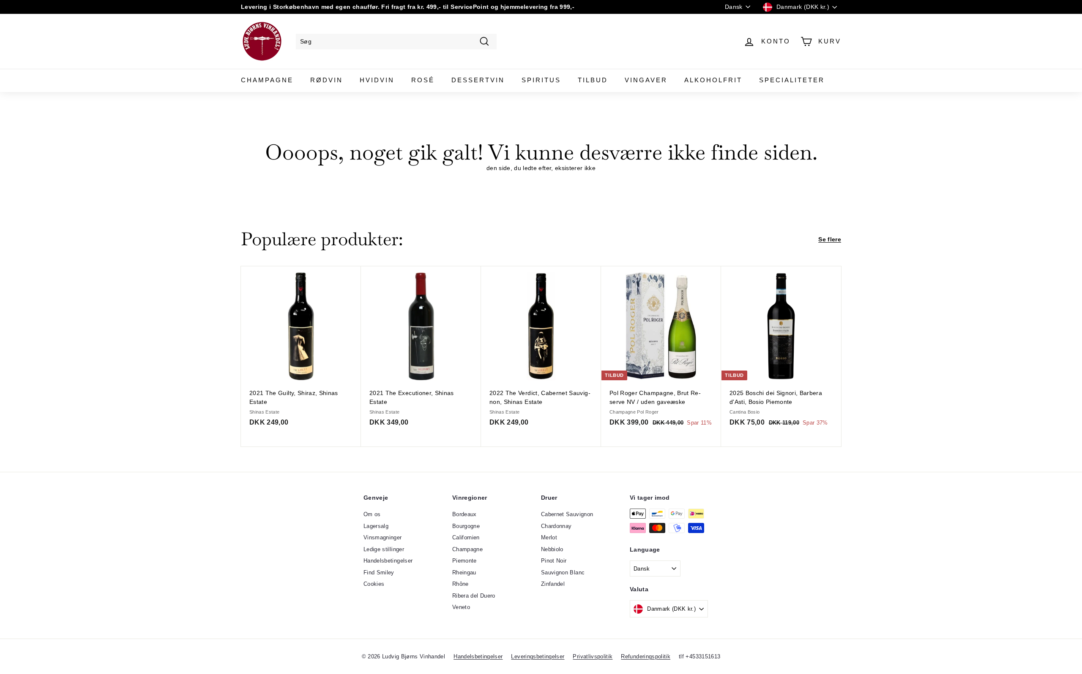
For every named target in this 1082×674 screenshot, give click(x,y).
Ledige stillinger (383, 549)
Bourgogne (466, 526)
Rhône (460, 584)
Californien (466, 537)
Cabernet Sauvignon (567, 514)
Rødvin (326, 80)
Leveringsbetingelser (537, 656)
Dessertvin (478, 80)
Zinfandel (553, 584)
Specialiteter (792, 80)
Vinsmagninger (382, 537)
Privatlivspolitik (592, 656)
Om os (372, 514)
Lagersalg (375, 526)
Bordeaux (464, 514)
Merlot (549, 537)
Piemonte (464, 561)
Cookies (373, 584)
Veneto (461, 607)
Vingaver (646, 80)
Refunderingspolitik (645, 656)
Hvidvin (377, 80)
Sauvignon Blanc (563, 572)
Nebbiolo (552, 549)
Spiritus (541, 80)
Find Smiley (378, 572)
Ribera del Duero (473, 596)
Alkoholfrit (713, 80)
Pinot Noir (554, 561)
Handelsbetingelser (388, 561)
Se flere (829, 239)
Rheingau (464, 572)
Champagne (267, 80)
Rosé (422, 80)
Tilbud (593, 80)
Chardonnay (556, 526)
